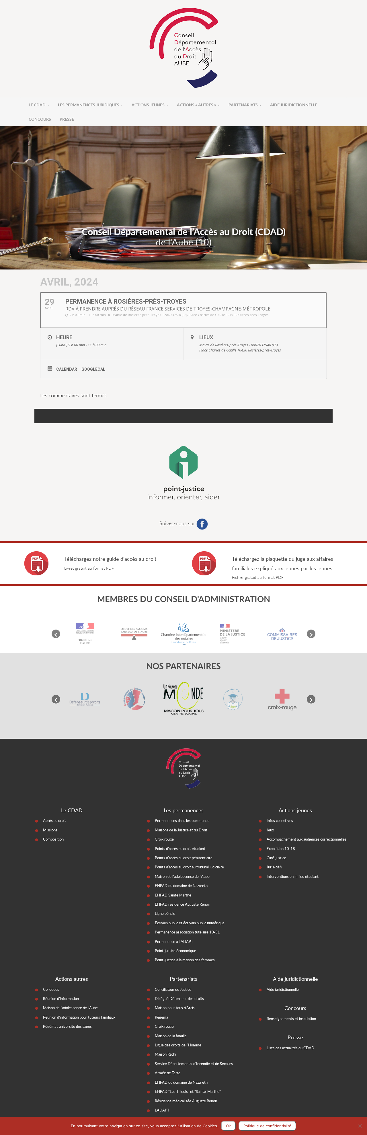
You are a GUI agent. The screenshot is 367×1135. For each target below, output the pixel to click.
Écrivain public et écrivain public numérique (190, 922)
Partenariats (244, 105)
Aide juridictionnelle (293, 105)
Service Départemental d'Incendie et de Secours (194, 1063)
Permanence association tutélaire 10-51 (187, 932)
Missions (50, 830)
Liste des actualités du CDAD (290, 1047)
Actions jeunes (148, 105)
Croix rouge (164, 839)
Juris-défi (274, 867)
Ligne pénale (165, 913)
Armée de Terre (167, 1072)
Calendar (66, 369)
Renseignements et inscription (291, 1018)
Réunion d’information (61, 998)
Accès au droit (54, 820)
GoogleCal (93, 369)
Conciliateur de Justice (173, 989)
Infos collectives (280, 820)
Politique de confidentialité (267, 1126)
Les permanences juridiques (89, 105)
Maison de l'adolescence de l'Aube (182, 876)
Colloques (51, 989)
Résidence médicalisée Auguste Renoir (186, 1100)
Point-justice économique (175, 950)
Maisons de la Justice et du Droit (181, 830)
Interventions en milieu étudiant (293, 876)
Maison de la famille (171, 1035)
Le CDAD (37, 105)
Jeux (270, 830)
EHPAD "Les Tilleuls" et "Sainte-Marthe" (188, 1091)
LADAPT (162, 1110)
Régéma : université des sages (67, 1026)
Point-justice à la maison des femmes (185, 959)
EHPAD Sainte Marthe (173, 895)
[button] (56, 634)
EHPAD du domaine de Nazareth (181, 885)
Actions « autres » (197, 105)
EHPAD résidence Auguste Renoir (182, 904)
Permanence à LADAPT (174, 941)
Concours (40, 119)
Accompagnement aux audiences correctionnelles (306, 839)
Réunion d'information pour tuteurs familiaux (79, 1017)
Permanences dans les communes (182, 820)
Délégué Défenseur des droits (179, 998)
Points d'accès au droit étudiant (180, 848)
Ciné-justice (276, 857)
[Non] (360, 1126)
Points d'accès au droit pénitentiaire (183, 857)
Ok (228, 1126)
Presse (67, 119)
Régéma (161, 1017)
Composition (53, 839)
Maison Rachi (165, 1054)
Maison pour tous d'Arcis (175, 1007)
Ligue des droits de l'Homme (178, 1045)
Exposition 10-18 (281, 848)
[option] (85, 634)
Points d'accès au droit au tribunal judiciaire (189, 867)
